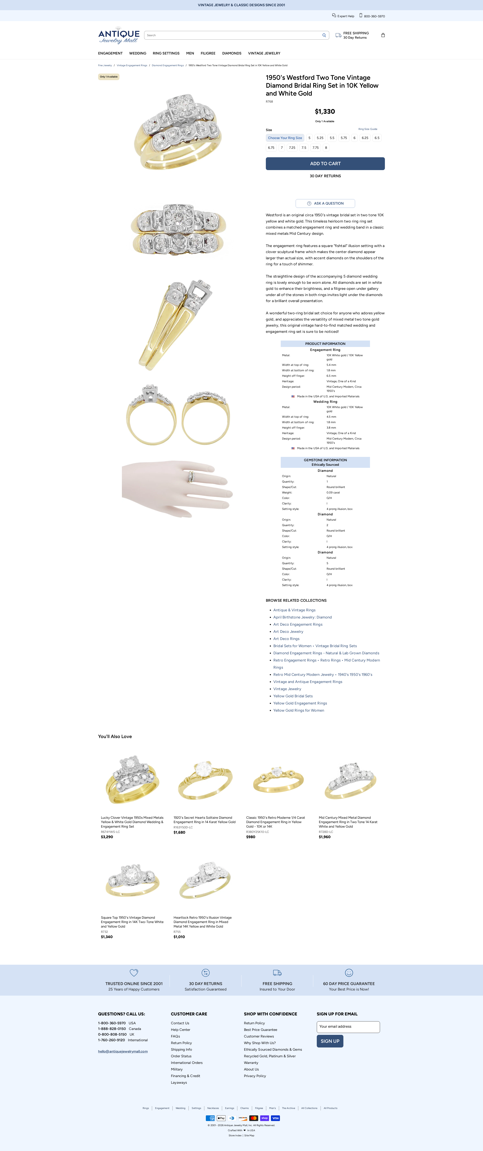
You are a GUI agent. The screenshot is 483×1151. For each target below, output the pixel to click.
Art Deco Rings (286, 638)
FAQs (175, 1036)
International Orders (187, 1062)
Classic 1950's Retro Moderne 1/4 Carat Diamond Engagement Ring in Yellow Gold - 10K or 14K (275, 822)
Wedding (137, 53)
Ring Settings (166, 53)
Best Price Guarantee (260, 1029)
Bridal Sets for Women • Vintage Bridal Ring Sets (315, 646)
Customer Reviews (259, 1036)
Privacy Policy (255, 1076)
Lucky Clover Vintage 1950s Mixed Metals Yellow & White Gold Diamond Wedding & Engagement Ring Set (132, 822)
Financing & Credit (185, 1076)
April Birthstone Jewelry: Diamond (302, 617)
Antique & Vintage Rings (294, 610)
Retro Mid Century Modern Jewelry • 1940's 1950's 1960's (322, 674)
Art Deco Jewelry (288, 631)
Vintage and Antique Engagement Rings (307, 681)
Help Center (180, 1029)
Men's (272, 1108)
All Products (330, 1108)
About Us (251, 1069)
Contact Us (180, 1023)
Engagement (110, 53)
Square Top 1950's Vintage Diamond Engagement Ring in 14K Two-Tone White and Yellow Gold (132, 921)
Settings (196, 1108)
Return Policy (181, 1043)
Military (177, 1069)
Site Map (249, 1135)
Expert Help (345, 16)
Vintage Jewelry (264, 53)
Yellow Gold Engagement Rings (300, 703)
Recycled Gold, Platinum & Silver (270, 1056)
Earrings (229, 1108)
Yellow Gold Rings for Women (298, 710)
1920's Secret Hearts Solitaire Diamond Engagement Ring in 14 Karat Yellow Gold (205, 820)
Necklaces (213, 1108)
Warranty (251, 1062)
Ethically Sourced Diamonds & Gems (273, 1049)
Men (190, 53)
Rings (146, 1108)
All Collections (309, 1108)
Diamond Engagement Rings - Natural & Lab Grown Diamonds (326, 653)
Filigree (208, 53)
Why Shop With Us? (260, 1043)
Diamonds (232, 53)
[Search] (324, 35)
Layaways (179, 1082)
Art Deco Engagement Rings (297, 624)
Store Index (235, 1135)
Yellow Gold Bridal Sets (293, 696)
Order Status (181, 1056)
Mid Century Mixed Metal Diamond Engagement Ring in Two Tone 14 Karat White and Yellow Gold (348, 822)
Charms (244, 1108)
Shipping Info (181, 1049)
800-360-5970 (374, 16)
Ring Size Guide (367, 129)
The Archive (288, 1108)
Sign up (330, 1041)
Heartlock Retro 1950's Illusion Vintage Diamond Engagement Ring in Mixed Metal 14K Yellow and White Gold (203, 921)
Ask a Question (327, 203)
